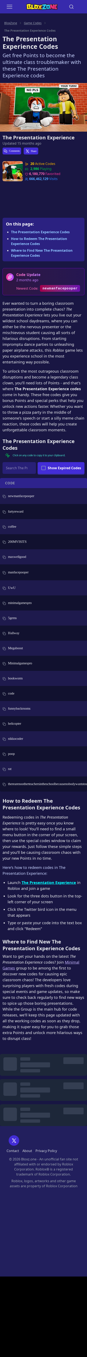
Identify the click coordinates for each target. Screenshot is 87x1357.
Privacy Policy (46, 1150)
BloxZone (10, 23)
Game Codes (33, 23)
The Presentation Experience (39, 137)
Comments (14, 150)
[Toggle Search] (71, 7)
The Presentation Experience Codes (40, 232)
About (27, 1150)
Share (34, 151)
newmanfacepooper (59, 288)
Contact (13, 1150)
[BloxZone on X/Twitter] (14, 1140)
